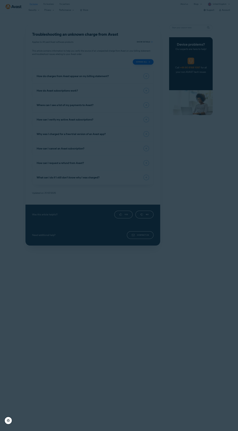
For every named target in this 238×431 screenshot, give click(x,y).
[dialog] (119, 215)
